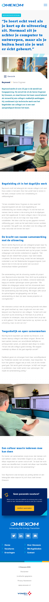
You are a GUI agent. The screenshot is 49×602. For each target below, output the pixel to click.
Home (7, 544)
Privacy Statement (24, 580)
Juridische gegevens (24, 576)
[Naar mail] (35, 536)
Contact (31, 552)
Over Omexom (34, 544)
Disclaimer (24, 571)
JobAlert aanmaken (24, 508)
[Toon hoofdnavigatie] (45, 5)
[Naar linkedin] (21, 536)
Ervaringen (10, 552)
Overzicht (11, 76)
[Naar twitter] (13, 536)
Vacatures (9, 548)
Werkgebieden (34, 548)
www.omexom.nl (24, 585)
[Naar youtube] (28, 536)
